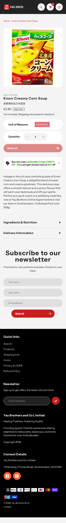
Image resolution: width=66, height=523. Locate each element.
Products (9, 349)
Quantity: (14, 136)
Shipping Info (12, 354)
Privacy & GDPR (13, 365)
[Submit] (56, 401)
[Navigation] (59, 7)
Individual (42, 124)
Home (7, 20)
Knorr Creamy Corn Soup (24, 20)
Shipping (24, 114)
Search (8, 343)
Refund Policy (12, 371)
